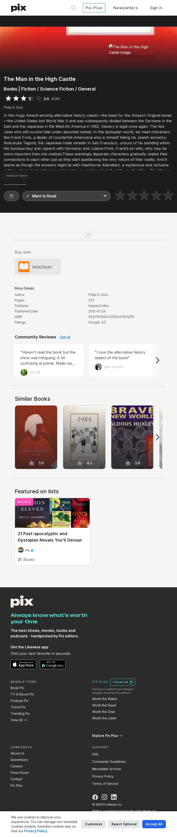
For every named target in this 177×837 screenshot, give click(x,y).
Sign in (156, 8)
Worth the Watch (104, 699)
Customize (93, 824)
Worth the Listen (104, 718)
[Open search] (73, 7)
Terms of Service (105, 784)
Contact (16, 779)
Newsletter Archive (106, 769)
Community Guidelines (109, 761)
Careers (17, 766)
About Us (17, 753)
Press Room (20, 773)
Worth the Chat (103, 712)
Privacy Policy (103, 776)
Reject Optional (124, 824)
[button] (11, 196)
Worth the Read (104, 705)
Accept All (154, 824)
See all (65, 337)
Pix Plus (16, 785)
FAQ (95, 754)
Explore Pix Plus (105, 736)
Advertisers (19, 760)
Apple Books (42, 267)
